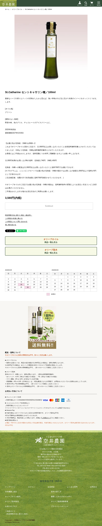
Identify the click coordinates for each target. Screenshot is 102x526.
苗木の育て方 (56, 492)
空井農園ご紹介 (11, 492)
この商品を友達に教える (14, 218)
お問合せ (93, 487)
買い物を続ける (10, 225)
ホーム (7, 9)
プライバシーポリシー (59, 506)
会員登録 (51, 487)
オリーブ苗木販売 (12, 501)
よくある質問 (72, 487)
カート (92, 5)
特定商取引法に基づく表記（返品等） (18, 215)
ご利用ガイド (46, 418)
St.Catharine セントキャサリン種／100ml (38, 9)
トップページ (10, 487)
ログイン (79, 5)
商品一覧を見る (51, 240)
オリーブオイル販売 (13, 497)
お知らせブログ (11, 506)
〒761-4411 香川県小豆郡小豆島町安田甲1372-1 (51, 463)
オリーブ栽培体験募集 (59, 501)
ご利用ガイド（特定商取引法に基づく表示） (17, 512)
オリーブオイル (17, 9)
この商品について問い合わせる (16, 221)
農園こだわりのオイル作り (61, 497)
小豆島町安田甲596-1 (64, 471)
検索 (85, 5)
